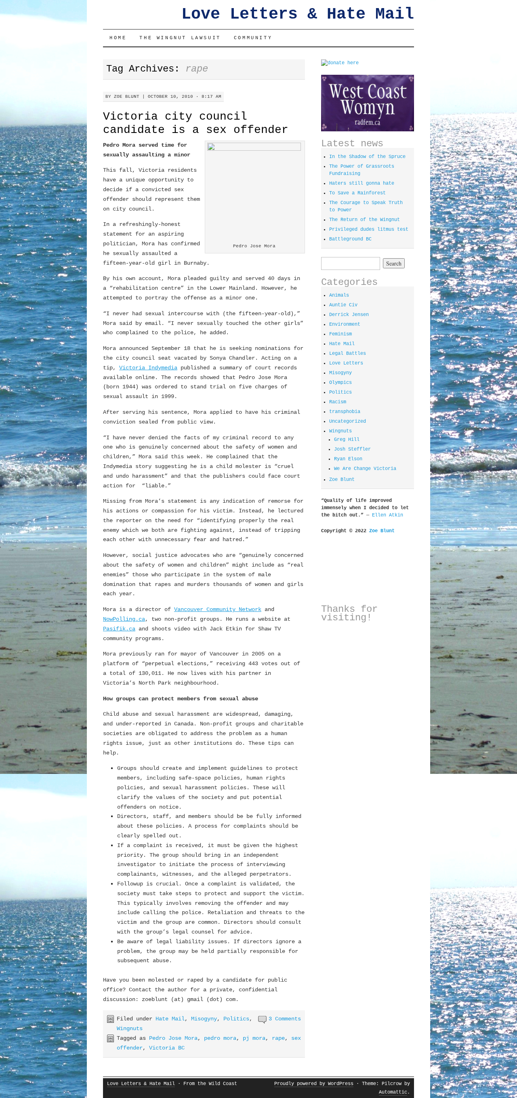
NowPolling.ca (124, 619)
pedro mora (220, 1038)
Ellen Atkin (387, 515)
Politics (236, 1019)
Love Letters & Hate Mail (297, 14)
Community (253, 38)
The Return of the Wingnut (364, 220)
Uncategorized (347, 421)
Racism (337, 402)
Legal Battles (347, 353)
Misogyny (204, 1019)
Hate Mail (170, 1019)
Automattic (393, 1092)
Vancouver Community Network (217, 609)
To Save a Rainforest (357, 193)
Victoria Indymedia (148, 368)
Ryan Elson (348, 459)
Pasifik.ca (119, 629)
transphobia (344, 412)
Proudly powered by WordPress (313, 1084)
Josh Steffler (352, 449)
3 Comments (285, 1019)
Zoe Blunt (126, 96)
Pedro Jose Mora (173, 1038)
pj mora (254, 1038)
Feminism (340, 334)
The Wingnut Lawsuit (180, 38)
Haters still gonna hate (361, 183)
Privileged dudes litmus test (368, 229)
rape (278, 1038)
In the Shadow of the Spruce (367, 157)
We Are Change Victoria (365, 469)
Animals (339, 295)
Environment (344, 324)
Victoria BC (167, 1048)
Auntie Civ (343, 305)
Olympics (340, 383)
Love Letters (346, 363)
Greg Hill (346, 440)
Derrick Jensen (349, 315)
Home (117, 38)
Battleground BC (350, 239)
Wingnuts (130, 1028)
